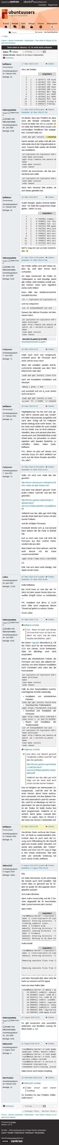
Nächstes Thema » (49, 1111)
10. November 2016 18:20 (32, 1078)
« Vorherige (27, 52)
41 (11, 77)
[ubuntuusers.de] (18, 15)
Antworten (10, 58)
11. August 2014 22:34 (30, 1044)
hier (36, 1029)
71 (11, 359)
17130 (12, 586)
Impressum (29, 1133)
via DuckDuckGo (51, 32)
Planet (41, 23)
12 (11, 1087)
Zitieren (51, 64)
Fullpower (7, 349)
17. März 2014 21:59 (30, 64)
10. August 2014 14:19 (30, 1017)
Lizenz (3, 1133)
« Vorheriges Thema (31, 1111)
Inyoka (13, 1122)
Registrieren (53, 5)
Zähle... (13, 875)
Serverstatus (39, 1133)
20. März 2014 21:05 (30, 826)
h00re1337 (7, 865)
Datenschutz (19, 1133)
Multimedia (29, 41)
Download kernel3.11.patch (34, 342)
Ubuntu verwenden (15, 41)
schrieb (35, 625)
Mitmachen (52, 23)
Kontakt (10, 1133)
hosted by (5, 2)
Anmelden (42, 5)
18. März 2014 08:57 (30, 197)
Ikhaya (32, 23)
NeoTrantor (8, 1077)
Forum (15, 23)
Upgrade (35, 643)
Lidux (5, 577)
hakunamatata (9, 110)
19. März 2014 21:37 (30, 406)
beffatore (7, 64)
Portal (6, 23)
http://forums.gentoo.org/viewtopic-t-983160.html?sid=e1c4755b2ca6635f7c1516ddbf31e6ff (41, 768)
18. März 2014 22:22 (30, 349)
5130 (12, 131)
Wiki (23, 23)
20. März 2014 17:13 (30, 619)
